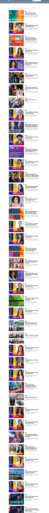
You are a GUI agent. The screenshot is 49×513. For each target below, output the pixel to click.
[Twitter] (8, 0)
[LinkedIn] (10, 0)
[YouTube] (13, 0)
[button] (18, 2)
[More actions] (38, 11)
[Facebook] (12, 0)
